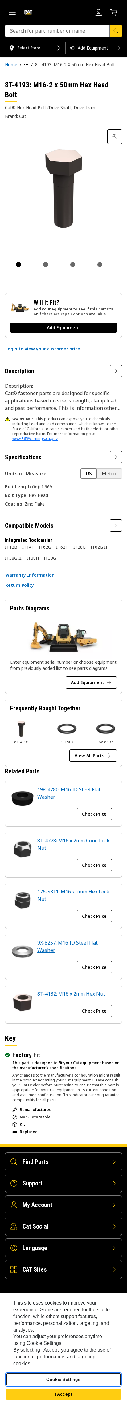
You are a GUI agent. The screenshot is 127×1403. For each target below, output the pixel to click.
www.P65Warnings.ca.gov (35, 438)
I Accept (63, 1394)
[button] (42, 349)
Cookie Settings (63, 1379)
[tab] (18, 264)
